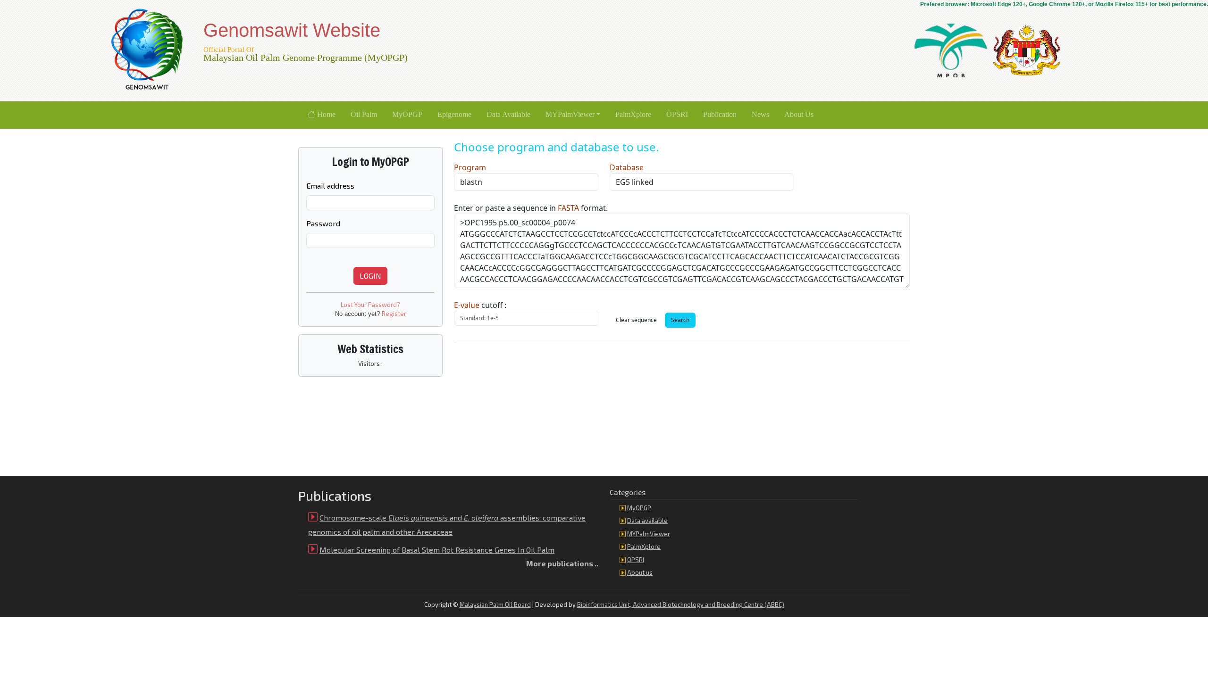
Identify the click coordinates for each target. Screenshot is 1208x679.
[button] (573, 115)
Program (470, 167)
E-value (466, 305)
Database (627, 167)
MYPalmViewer (648, 534)
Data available (647, 520)
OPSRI (635, 559)
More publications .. (562, 563)
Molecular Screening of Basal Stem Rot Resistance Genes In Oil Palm (436, 549)
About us (640, 572)
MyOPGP (639, 508)
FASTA (568, 208)
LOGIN (370, 275)
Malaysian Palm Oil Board (495, 604)
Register (394, 313)
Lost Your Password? (370, 304)
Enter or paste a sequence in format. (531, 208)
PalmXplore (644, 546)
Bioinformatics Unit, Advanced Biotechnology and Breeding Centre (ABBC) (680, 604)
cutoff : (480, 305)
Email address (330, 185)
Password (323, 223)
